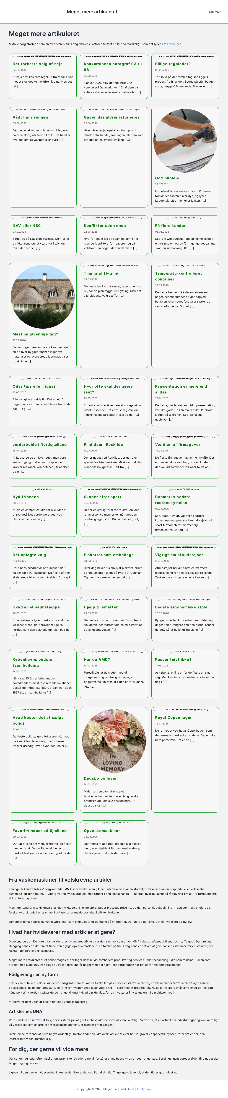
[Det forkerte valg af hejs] (42, 76)
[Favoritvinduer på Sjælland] (42, 843)
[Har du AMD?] (114, 674)
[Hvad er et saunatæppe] (42, 619)
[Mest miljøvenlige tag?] (42, 315)
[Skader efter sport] (114, 512)
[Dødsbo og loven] (114, 759)
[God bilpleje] (185, 157)
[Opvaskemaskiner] (114, 843)
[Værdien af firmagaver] (185, 456)
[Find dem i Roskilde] (114, 456)
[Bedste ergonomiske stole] (185, 619)
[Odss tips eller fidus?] (42, 401)
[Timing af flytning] (114, 315)
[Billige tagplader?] (185, 76)
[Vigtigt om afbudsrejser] (185, 567)
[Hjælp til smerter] (114, 619)
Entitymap (144, 1089)
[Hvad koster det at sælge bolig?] (42, 759)
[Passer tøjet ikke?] (185, 674)
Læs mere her (171, 44)
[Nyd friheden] (42, 512)
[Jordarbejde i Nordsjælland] (42, 456)
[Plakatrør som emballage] (114, 567)
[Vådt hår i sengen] (42, 157)
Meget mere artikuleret (92, 11)
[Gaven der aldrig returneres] (114, 157)
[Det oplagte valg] (42, 567)
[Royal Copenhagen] (185, 759)
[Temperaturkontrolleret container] (185, 315)
